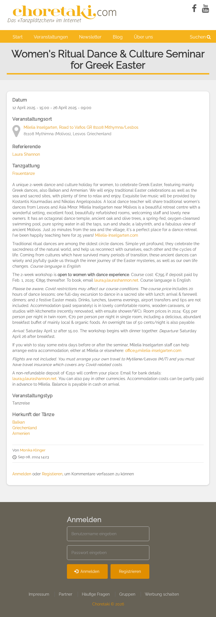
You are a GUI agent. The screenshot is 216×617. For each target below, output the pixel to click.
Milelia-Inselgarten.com (117, 235)
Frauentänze (23, 173)
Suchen (198, 37)
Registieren (52, 474)
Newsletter (90, 37)
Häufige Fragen (96, 594)
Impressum (39, 594)
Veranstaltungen (51, 37)
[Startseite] (63, 13)
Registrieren (130, 571)
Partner (65, 594)
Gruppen (127, 594)
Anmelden (21, 474)
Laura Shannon (26, 154)
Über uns (143, 37)
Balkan (18, 422)
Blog (118, 37)
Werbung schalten (162, 594)
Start (17, 37)
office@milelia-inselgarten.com (153, 350)
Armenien (21, 433)
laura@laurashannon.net (116, 280)
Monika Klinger (33, 450)
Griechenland (24, 428)
